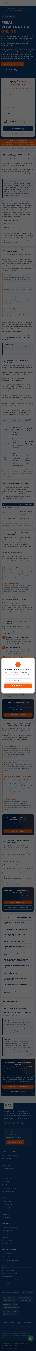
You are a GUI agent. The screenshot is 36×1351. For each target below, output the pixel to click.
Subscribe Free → (18, 685)
